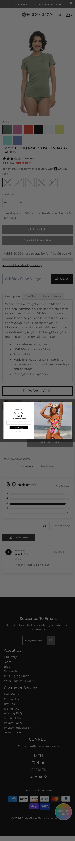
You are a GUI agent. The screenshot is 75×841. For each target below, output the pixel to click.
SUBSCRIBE (19, 428)
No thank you (18, 431)
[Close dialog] (70, 403)
